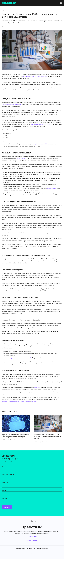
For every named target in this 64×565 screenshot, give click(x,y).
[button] (60, 3)
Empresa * (5, 498)
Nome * (4, 467)
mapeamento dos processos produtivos (35, 76)
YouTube (34, 402)
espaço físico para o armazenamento (21, 358)
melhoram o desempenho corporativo (41, 124)
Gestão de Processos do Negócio (11, 104)
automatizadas (51, 189)
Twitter (22, 402)
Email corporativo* (8, 475)
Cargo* (4, 490)
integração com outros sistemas (40, 144)
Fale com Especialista (32, 540)
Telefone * (5, 482)
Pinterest (27, 402)
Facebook (4, 402)
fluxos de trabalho (22, 159)
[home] (9, 3)
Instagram (16, 402)
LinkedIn (10, 402)
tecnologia (37, 387)
